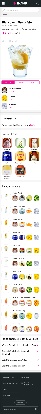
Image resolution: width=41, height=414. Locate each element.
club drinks (32, 29)
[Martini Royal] (6, 196)
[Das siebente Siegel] (6, 314)
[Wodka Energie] (6, 235)
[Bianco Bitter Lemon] (6, 209)
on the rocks (23, 29)
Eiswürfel (12, 105)
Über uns (6, 395)
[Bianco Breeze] (6, 327)
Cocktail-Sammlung (10, 383)
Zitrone (12, 97)
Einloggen (20, 402)
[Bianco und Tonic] (6, 262)
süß (17, 29)
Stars (5, 389)
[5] (13, 33)
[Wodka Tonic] (6, 275)
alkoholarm (5, 29)
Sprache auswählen (28, 383)
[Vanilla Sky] (6, 248)
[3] (8, 33)
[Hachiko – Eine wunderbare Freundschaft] (6, 301)
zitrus (12, 29)
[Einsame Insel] (6, 288)
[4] (10, 33)
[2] (6, 33)
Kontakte (27, 377)
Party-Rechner (8, 377)
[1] (3, 33)
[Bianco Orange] (6, 222)
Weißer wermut (15, 89)
